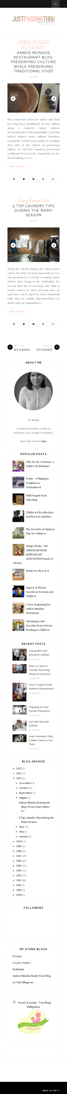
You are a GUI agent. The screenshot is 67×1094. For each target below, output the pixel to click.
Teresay (17, 956)
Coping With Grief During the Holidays (39, 652)
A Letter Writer (22, 962)
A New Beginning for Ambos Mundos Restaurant (38, 609)
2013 (18, 875)
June (22, 826)
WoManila (18, 969)
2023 (19, 768)
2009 (19, 894)
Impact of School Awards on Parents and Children (39, 592)
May (21, 831)
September (25, 792)
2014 (18, 870)
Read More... (17, 166)
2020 (19, 841)
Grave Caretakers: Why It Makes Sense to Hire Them (41, 740)
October (24, 788)
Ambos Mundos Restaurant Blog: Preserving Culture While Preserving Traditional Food (33, 62)
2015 (18, 865)
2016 (18, 860)
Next (53, 98)
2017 (18, 855)
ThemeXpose (33, 1086)
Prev (13, 98)
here (44, 441)
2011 (18, 885)
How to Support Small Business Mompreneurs (41, 686)
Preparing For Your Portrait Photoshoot (39, 709)
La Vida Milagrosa (23, 982)
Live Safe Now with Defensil (39, 723)
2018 (18, 851)
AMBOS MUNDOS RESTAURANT (34, 45)
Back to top (50, 1090)
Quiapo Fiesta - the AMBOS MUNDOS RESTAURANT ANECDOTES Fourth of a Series (33, 554)
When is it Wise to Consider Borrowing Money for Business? (40, 669)
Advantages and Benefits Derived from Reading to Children (39, 625)
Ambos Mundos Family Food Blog (32, 975)
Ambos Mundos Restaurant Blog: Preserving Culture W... (34, 807)
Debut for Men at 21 (37, 570)
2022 (19, 773)
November (25, 783)
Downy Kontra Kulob (33, 201)
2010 (18, 890)
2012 (18, 880)
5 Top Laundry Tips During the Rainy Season (33, 210)
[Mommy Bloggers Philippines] (33, 1033)
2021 (18, 778)
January (23, 836)
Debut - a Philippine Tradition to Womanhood (37, 483)
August (23, 797)
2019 (18, 846)
